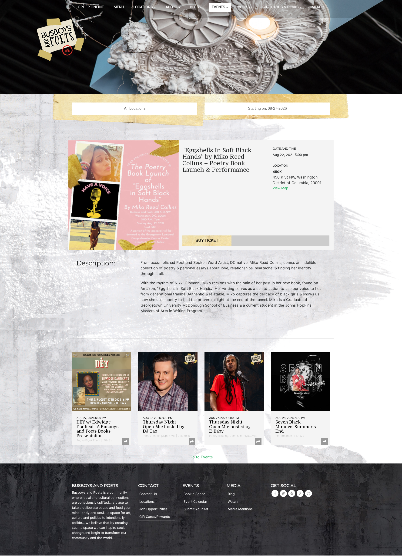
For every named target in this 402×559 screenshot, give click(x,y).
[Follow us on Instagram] (308, 493)
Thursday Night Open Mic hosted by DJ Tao (163, 427)
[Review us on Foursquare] (300, 493)
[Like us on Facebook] (274, 493)
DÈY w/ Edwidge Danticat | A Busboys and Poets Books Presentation (98, 429)
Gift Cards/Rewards (154, 517)
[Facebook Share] (125, 441)
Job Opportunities (153, 509)
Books (244, 7)
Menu (119, 7)
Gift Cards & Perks (280, 7)
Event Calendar (195, 501)
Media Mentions (240, 509)
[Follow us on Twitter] (283, 493)
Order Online (91, 7)
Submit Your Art (196, 509)
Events (218, 7)
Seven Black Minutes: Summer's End (295, 427)
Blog (194, 7)
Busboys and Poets (60, 39)
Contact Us (148, 494)
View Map (280, 188)
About (171, 7)
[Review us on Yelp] (291, 493)
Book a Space (194, 494)
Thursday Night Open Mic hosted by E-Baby (230, 427)
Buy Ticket (206, 240)
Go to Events (201, 457)
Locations (143, 7)
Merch (318, 7)
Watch (233, 501)
